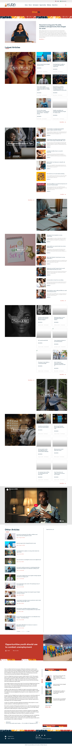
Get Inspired (35, 5)
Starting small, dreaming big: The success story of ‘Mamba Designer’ (43, 318)
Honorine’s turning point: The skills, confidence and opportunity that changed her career (52, 26)
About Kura (54, 5)
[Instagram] (37, 735)
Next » (29, 631)
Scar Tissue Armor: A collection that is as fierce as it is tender (59, 473)
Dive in (30, 5)
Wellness (49, 5)
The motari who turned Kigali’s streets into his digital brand (28, 559)
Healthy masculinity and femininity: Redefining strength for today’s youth (59, 111)
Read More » (41, 39)
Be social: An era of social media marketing (55, 173)
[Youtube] (39, 735)
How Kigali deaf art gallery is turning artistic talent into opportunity (59, 65)
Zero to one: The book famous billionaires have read (59, 427)
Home (26, 5)
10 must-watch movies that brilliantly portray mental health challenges (43, 450)
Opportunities (42, 5)
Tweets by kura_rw (50, 529)
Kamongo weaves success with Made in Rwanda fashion (59, 318)
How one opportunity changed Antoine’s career (26, 543)
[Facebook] (45, 735)
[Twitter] (42, 735)
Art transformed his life (43, 340)
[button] (66, 5)
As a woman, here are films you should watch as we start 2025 (43, 473)
